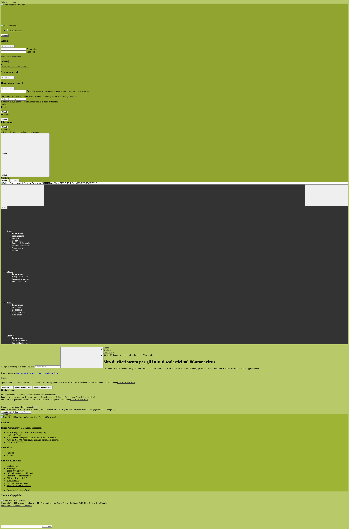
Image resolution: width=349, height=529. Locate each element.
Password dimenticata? (11, 57)
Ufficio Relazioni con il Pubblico (21, 473)
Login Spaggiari (71, 97)
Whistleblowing (13, 480)
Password (31, 52)
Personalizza (7, 387)
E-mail (30, 91)
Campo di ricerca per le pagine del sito (17, 367)
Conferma (14, 181)
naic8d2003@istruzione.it (35, 437)
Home (106, 348)
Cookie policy (13, 466)
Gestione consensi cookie (17, 483)
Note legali (11, 468)
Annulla (5, 181)
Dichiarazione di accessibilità (19, 476)
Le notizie (107, 352)
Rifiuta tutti (23, 387)
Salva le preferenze (22, 412)
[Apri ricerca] (326, 195)
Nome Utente (32, 49)
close (4, 208)
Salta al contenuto (8, 2)
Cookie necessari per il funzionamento (17, 407)
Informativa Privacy (15, 471)
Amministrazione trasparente (19, 485)
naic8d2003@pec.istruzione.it (35, 440)
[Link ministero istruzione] (13, 5)
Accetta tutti (42, 387)
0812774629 (15, 435)
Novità (106, 350)
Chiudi (4, 112)
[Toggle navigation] (22, 195)
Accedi (5, 35)
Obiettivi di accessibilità (17, 478)
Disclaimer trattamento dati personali (16, 505)
